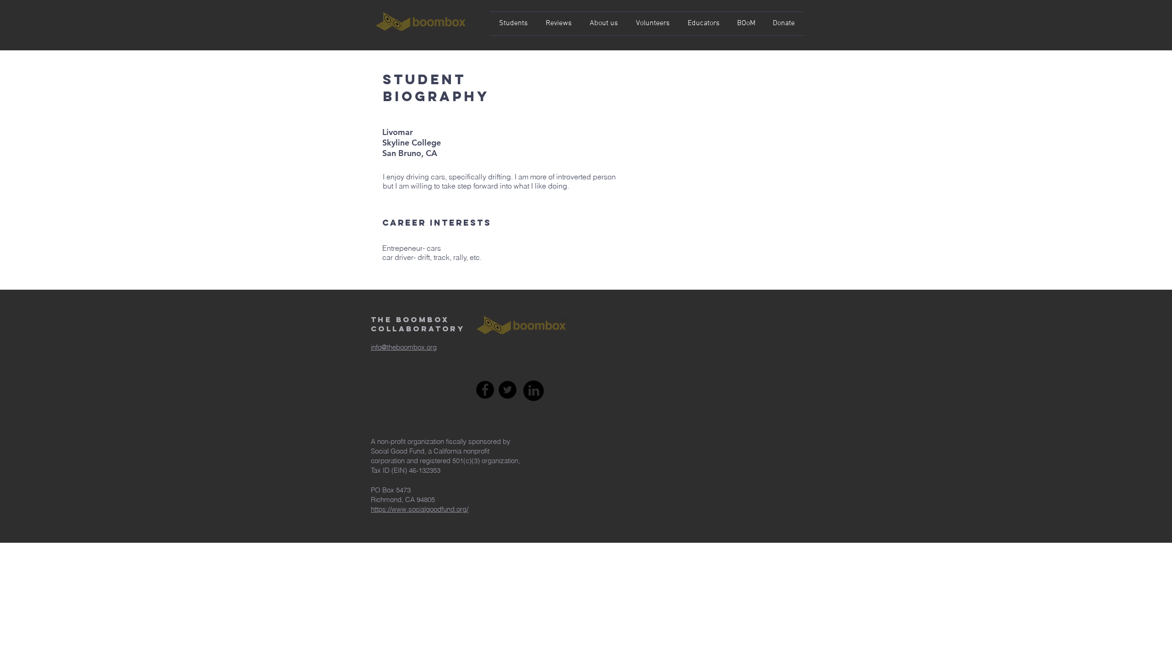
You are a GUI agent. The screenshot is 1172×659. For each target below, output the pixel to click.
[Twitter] (507, 390)
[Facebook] (485, 390)
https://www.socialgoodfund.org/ (419, 509)
